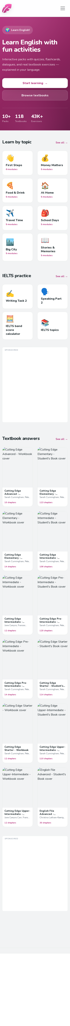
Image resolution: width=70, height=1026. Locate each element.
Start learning (35, 83)
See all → (62, 142)
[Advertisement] (35, 385)
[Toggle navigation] (63, 8)
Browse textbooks (35, 95)
